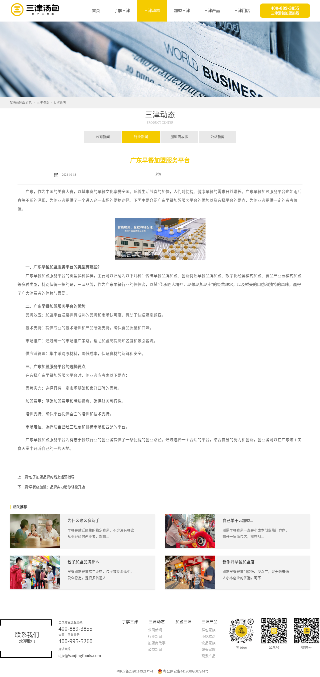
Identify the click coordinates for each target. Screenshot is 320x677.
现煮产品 (209, 656)
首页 (96, 11)
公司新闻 (103, 137)
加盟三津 (182, 11)
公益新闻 (217, 137)
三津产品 (212, 11)
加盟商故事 (179, 137)
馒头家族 (209, 649)
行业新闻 (60, 102)
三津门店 (242, 11)
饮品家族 (209, 643)
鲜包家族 (209, 630)
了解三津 (122, 11)
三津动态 (152, 11)
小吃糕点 (209, 636)
